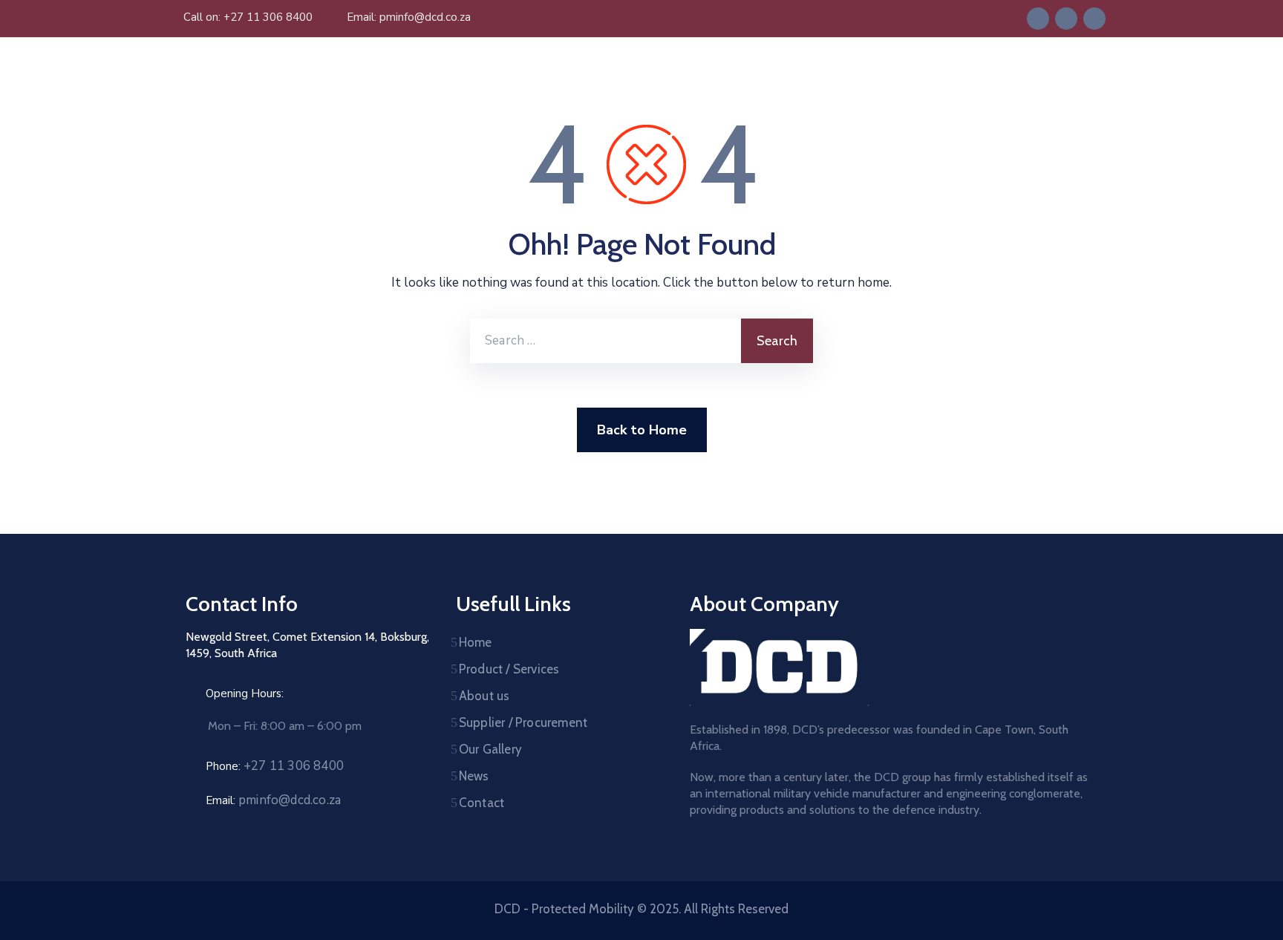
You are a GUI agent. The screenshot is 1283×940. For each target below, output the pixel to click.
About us (484, 695)
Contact (481, 802)
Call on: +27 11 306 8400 (248, 17)
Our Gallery (490, 749)
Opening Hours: (245, 693)
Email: (273, 800)
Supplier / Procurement (523, 722)
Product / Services (509, 669)
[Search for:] (605, 341)
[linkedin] (1066, 18)
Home (475, 642)
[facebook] (1038, 18)
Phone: (275, 766)
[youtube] (1094, 18)
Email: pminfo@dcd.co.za (409, 17)
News (474, 775)
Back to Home (642, 430)
